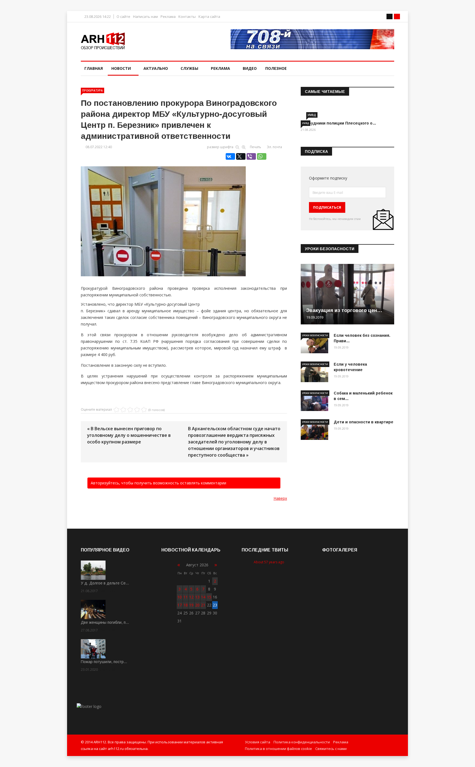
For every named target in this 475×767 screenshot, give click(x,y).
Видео (250, 68)
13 (197, 597)
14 (203, 597)
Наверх (280, 498)
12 (191, 597)
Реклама (168, 16)
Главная (93, 68)
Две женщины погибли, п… (105, 622)
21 (203, 605)
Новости (121, 68)
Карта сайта (209, 16)
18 (185, 605)
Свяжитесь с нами (331, 748)
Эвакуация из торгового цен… (344, 310)
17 (179, 605)
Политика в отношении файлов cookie (278, 748)
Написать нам (145, 16)
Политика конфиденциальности (302, 742)
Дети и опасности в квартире (363, 422)
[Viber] (251, 156)
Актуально (155, 68)
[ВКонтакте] (230, 156)
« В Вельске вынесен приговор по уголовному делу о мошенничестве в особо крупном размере (129, 435)
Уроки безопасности (315, 335)
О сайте (123, 16)
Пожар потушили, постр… (104, 662)
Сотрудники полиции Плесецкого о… (338, 123)
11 (185, 597)
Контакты (187, 16)
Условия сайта (257, 742)
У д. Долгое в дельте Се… (105, 583)
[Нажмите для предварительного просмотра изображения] (184, 215)
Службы (189, 68)
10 (179, 597)
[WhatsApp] (261, 156)
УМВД (312, 115)
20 (197, 605)
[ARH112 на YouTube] (312, 39)
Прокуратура (92, 90)
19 (191, 605)
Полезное (276, 68)
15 (209, 597)
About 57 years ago (269, 562)
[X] (240, 156)
